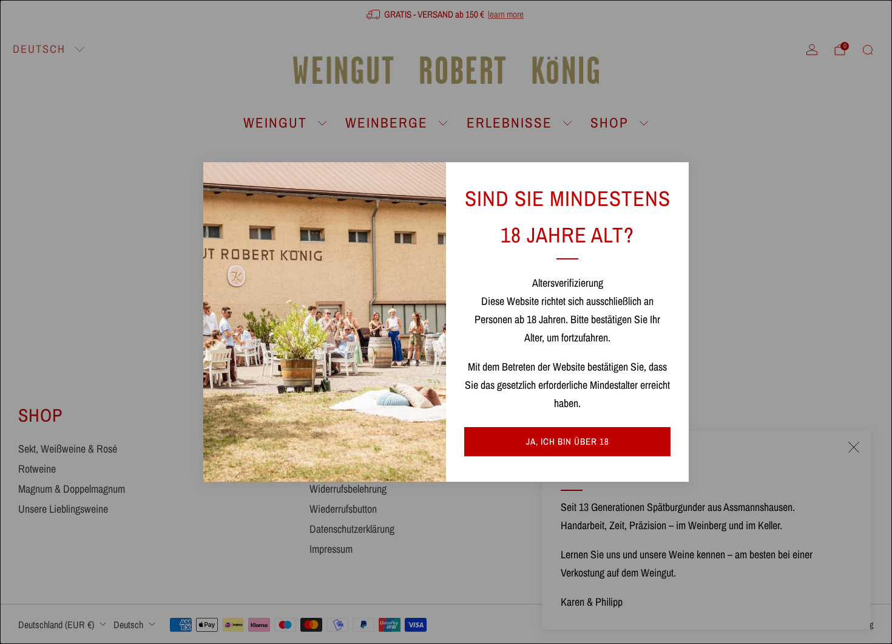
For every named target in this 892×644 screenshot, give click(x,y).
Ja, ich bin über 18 (567, 441)
